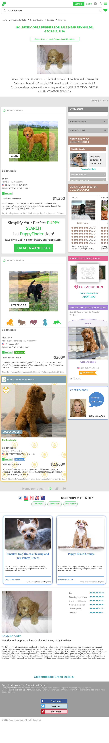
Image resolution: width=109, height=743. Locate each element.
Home (4, 20)
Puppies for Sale (18, 20)
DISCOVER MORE (12, 579)
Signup (78, 3)
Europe (38, 503)
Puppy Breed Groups (81, 553)
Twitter (56, 706)
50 (64, 489)
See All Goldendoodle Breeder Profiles (85, 314)
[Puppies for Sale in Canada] (31, 498)
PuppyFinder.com (11, 685)
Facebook (56, 701)
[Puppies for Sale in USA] (26, 498)
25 (57, 489)
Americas (54, 503)
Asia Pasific (70, 503)
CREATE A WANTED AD (33, 248)
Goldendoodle (36, 20)
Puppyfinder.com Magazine (41, 582)
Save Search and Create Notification (54, 39)
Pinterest (56, 711)
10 (50, 489)
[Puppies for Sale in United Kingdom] (37, 498)
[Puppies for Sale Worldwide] (20, 498)
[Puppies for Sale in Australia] (43, 498)
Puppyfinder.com (9, 687)
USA (3, 185)
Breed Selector (23, 690)
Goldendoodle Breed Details (54, 677)
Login (89, 3)
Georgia (50, 20)
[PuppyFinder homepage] (4, 4)
